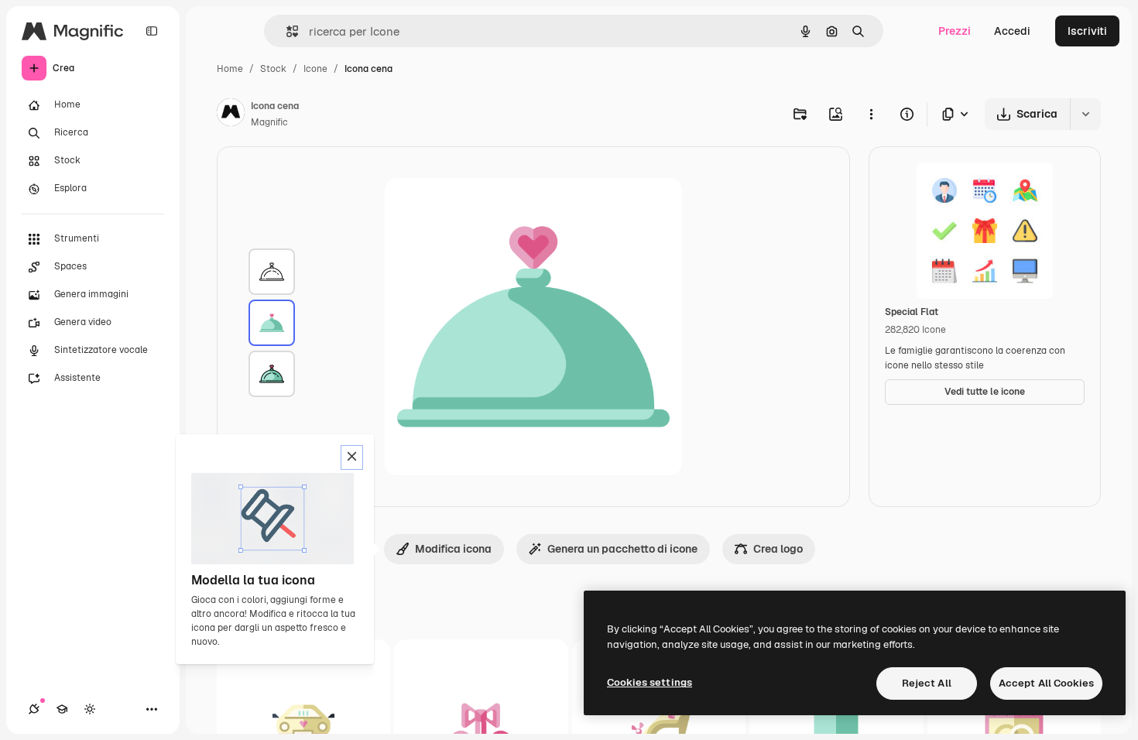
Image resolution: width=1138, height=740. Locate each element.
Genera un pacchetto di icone (622, 549)
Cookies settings (649, 682)
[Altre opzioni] (870, 113)
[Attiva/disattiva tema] (89, 709)
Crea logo (778, 549)
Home (230, 69)
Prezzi (954, 31)
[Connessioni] (34, 709)
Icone (315, 69)
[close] (351, 457)
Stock (273, 69)
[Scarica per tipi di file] (956, 114)
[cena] (272, 271)
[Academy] (62, 709)
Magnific (269, 122)
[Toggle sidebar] (151, 31)
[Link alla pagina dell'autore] (231, 114)
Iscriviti (1087, 31)
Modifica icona (453, 549)
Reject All (926, 683)
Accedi (1012, 31)
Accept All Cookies (1046, 683)
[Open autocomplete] (286, 31)
